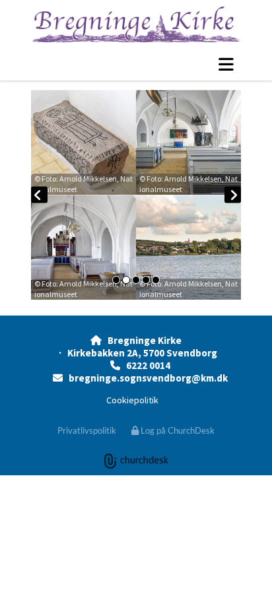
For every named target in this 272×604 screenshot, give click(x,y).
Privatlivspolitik (86, 430)
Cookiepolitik (132, 400)
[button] (136, 64)
